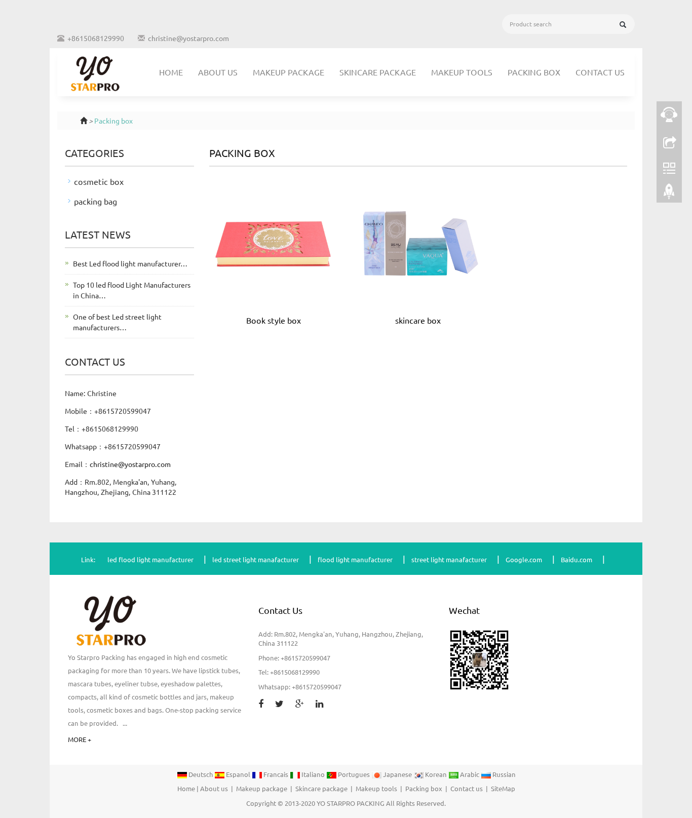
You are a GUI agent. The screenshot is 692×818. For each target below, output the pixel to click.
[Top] (669, 194)
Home (171, 72)
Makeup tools (461, 72)
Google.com (524, 559)
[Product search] (622, 24)
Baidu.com (576, 559)
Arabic (469, 774)
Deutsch (200, 774)
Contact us (600, 72)
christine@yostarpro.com (188, 38)
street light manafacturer (449, 559)
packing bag (95, 201)
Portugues (353, 774)
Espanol (238, 774)
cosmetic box (99, 181)
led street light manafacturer (255, 559)
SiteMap (503, 788)
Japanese (397, 774)
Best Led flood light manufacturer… (130, 263)
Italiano (313, 774)
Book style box (273, 320)
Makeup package (288, 72)
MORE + (79, 739)
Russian (503, 774)
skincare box (418, 320)
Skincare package (377, 72)
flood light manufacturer (355, 559)
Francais (276, 774)
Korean (436, 774)
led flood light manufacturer (150, 559)
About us (218, 72)
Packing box (534, 72)
